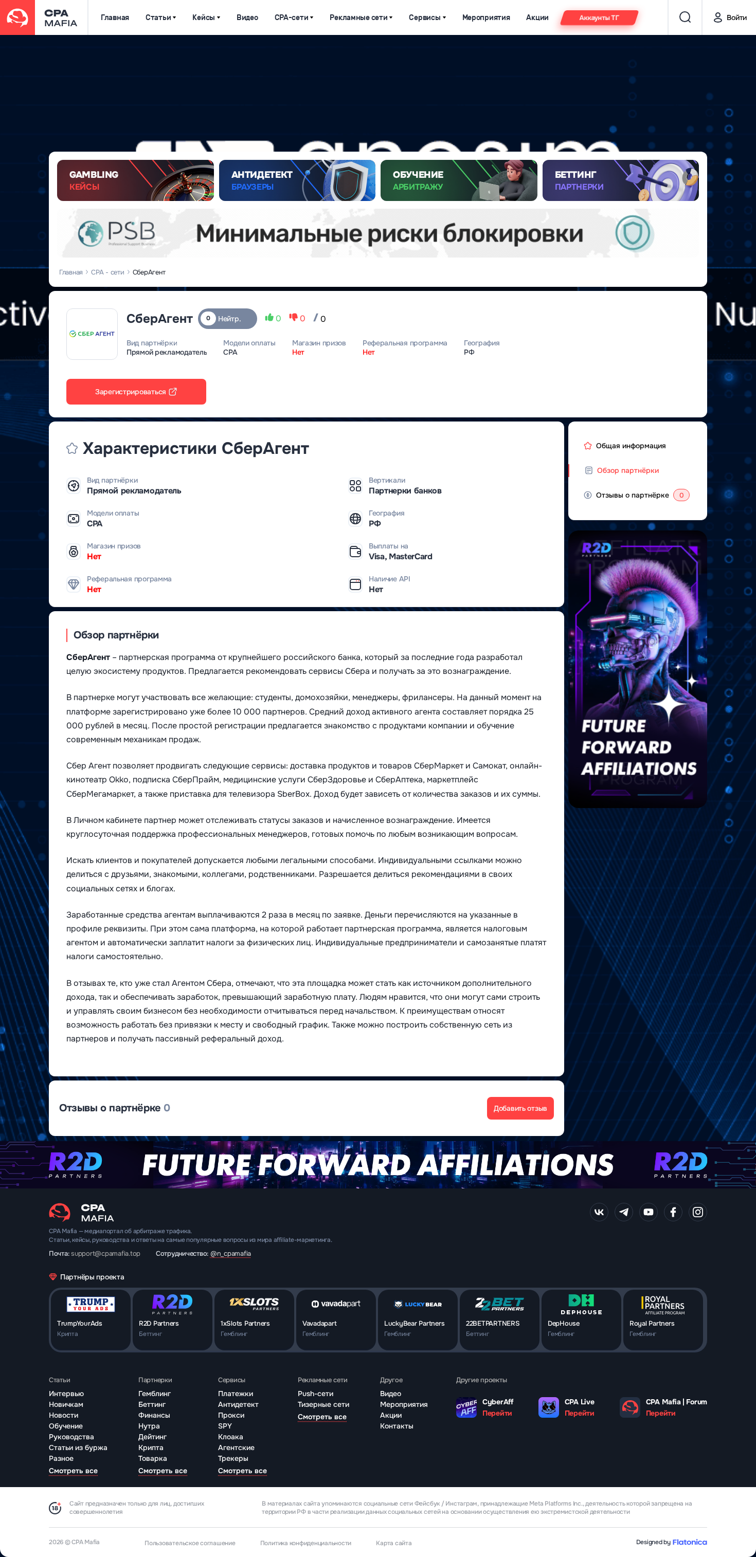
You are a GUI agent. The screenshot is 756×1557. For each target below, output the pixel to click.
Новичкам (66, 1404)
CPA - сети (107, 272)
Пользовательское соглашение (190, 1543)
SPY (225, 1426)
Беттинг (152, 1404)
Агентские (236, 1447)
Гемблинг (154, 1393)
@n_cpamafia (230, 1253)
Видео (247, 17)
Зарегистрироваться (130, 391)
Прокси (231, 1415)
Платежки (235, 1393)
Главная (115, 17)
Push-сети (315, 1393)
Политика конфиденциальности (306, 1543)
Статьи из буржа (78, 1447)
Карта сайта (393, 1543)
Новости (63, 1415)
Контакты (396, 1426)
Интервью (66, 1393)
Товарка (152, 1458)
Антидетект (238, 1404)
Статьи (158, 17)
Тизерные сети (323, 1404)
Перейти (497, 1413)
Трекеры (233, 1458)
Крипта (151, 1447)
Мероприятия (486, 17)
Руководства (71, 1436)
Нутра (149, 1426)
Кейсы (203, 17)
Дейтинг (152, 1436)
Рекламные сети (358, 17)
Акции (537, 17)
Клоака (230, 1436)
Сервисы (424, 17)
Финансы (154, 1415)
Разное (61, 1458)
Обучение (66, 1426)
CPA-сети (292, 17)
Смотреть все (73, 1470)
